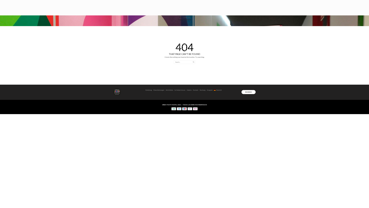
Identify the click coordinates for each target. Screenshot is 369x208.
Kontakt (195, 90)
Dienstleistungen (158, 90)
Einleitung (148, 90)
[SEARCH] (193, 62)
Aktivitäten (169, 90)
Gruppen (210, 90)
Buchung (202, 90)
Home (181, 17)
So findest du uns (180, 90)
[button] (248, 92)
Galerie (189, 90)
